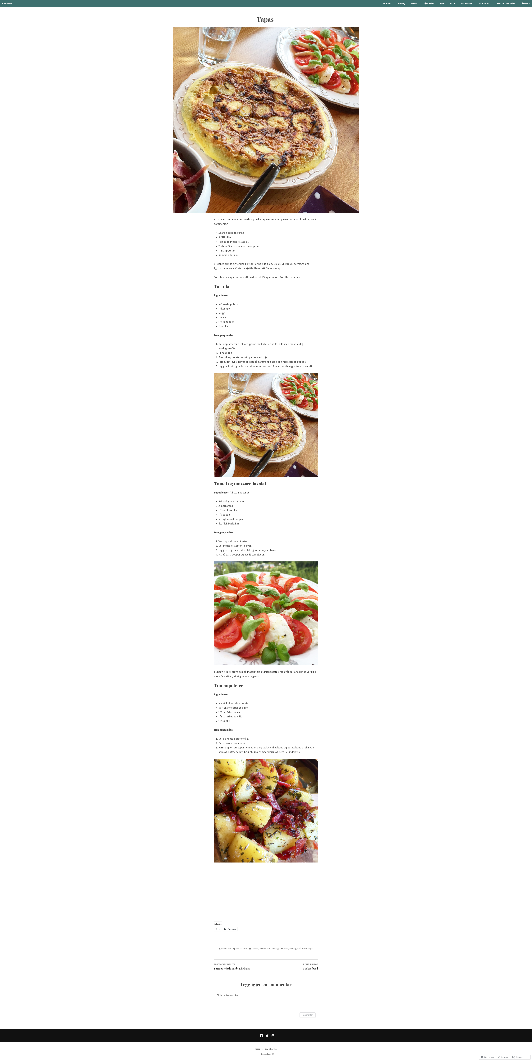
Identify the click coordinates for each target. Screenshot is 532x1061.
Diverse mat (484, 3)
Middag (401, 3)
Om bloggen (271, 1049)
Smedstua (7, 3)
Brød (442, 3)
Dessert (414, 3)
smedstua (226, 948)
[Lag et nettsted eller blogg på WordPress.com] (273, 1054)
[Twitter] (267, 1035)
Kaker (453, 3)
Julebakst (387, 3)
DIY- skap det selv (505, 3)
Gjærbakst (429, 3)
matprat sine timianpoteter (262, 671)
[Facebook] (261, 1035)
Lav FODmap (467, 3)
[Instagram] (272, 1035)
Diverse (524, 3)
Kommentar (307, 1015)
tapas (311, 948)
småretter (302, 948)
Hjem (257, 1049)
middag (292, 948)
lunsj (286, 948)
